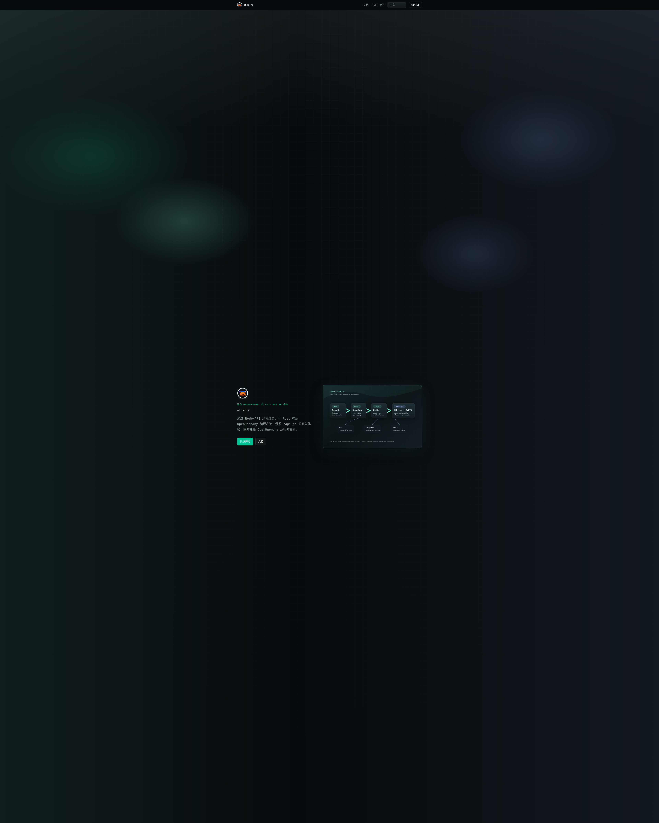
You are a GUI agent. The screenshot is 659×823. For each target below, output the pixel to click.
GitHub (415, 4)
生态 (374, 4)
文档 (365, 4)
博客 (382, 4)
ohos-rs (248, 4)
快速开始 (245, 441)
